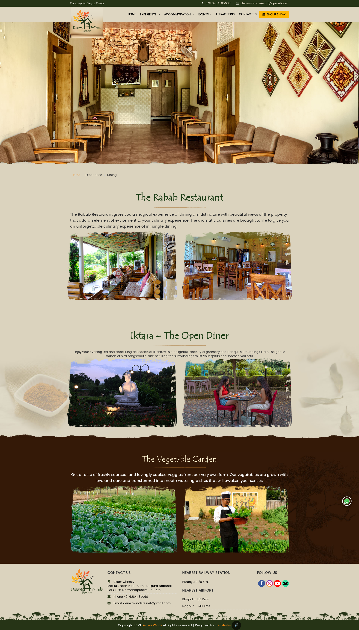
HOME (132, 14)
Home (76, 174)
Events (203, 14)
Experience (148, 14)
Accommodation (178, 14)
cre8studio (223, 625)
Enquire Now (276, 14)
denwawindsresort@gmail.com (264, 3)
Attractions (225, 14)
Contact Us (248, 14)
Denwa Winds (152, 625)
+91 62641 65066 (218, 3)
